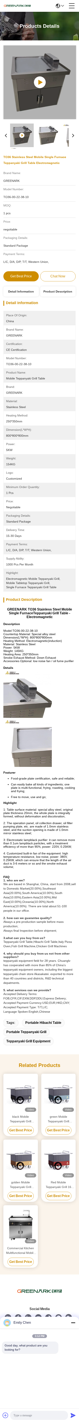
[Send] (73, 1415)
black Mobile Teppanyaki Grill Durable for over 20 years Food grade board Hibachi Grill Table (20, 1119)
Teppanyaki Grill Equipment (28, 1041)
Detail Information (21, 291)
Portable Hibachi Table (43, 1022)
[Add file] (5, 1415)
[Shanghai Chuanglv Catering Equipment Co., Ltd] (17, 6)
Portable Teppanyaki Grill (26, 1032)
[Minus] (73, 1322)
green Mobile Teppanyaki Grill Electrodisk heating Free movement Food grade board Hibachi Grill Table (58, 1119)
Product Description (57, 291)
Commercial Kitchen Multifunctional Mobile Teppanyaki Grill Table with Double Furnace (20, 1250)
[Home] (39, 1296)
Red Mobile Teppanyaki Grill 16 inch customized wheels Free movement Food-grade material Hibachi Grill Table (58, 1185)
